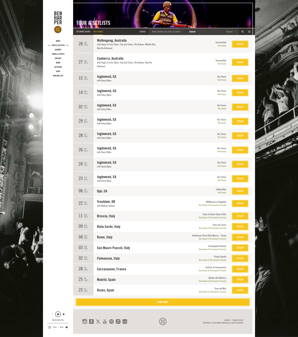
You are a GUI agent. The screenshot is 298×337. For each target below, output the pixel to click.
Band (58, 62)
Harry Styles (106, 80)
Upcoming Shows (83, 31)
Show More (162, 302)
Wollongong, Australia (112, 40)
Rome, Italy (104, 237)
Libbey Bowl (221, 189)
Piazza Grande (220, 256)
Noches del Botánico (217, 277)
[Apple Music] (118, 321)
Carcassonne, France (111, 269)
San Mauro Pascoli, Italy (113, 248)
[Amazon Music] (124, 321)
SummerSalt (221, 42)
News (58, 41)
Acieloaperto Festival (217, 246)
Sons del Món (220, 288)
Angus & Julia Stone (110, 44)
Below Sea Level (58, 320)
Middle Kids (150, 44)
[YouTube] (104, 321)
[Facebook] (91, 321)
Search (242, 31)
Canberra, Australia (110, 58)
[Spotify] (111, 321)
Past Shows (98, 31)
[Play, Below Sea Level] (58, 314)
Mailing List (58, 75)
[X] (98, 321)
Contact (227, 320)
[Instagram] (84, 321)
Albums (58, 49)
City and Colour (126, 44)
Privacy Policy (237, 320)
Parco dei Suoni (219, 224)
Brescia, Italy (106, 216)
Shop (58, 71)
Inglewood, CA (106, 76)
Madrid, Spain (106, 279)
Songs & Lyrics (58, 54)
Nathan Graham (108, 205)
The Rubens (139, 44)
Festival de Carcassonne (215, 267)
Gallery (58, 58)
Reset (249, 31)
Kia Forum (221, 76)
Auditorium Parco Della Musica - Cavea (209, 235)
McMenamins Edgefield (216, 201)
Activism (58, 67)
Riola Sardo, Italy (108, 226)
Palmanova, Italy (108, 258)
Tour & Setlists (58, 45)
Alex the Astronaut (104, 48)
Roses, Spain (105, 290)
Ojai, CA (102, 191)
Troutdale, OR (106, 201)
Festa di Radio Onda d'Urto (214, 214)
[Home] (58, 22)
